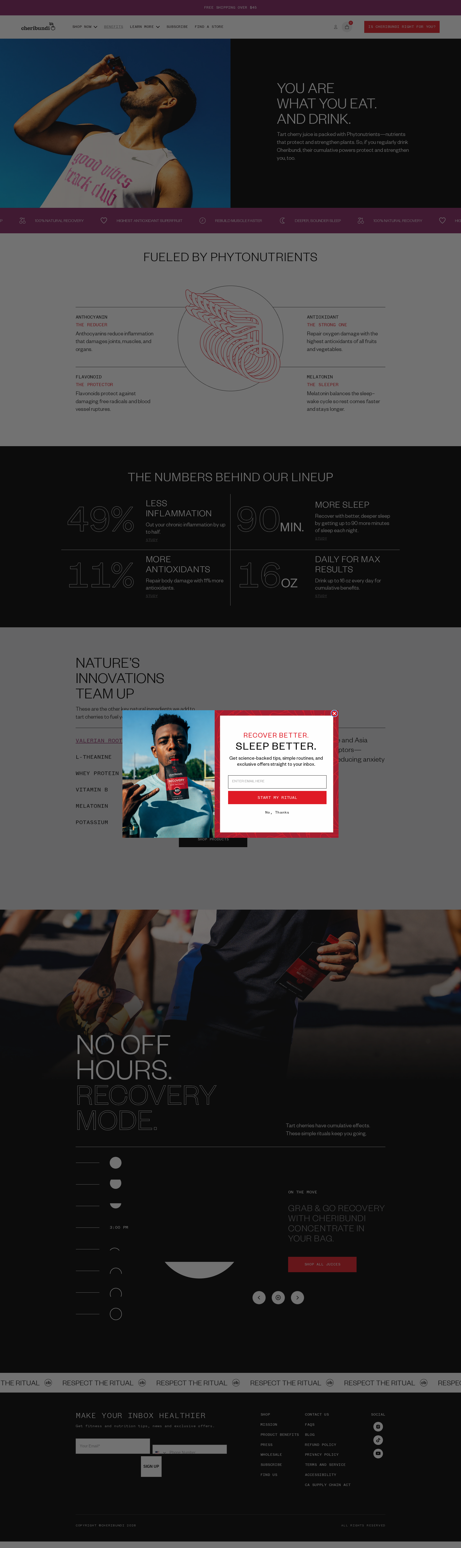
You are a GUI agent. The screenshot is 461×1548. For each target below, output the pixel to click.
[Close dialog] (334, 713)
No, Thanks (277, 812)
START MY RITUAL (277, 798)
